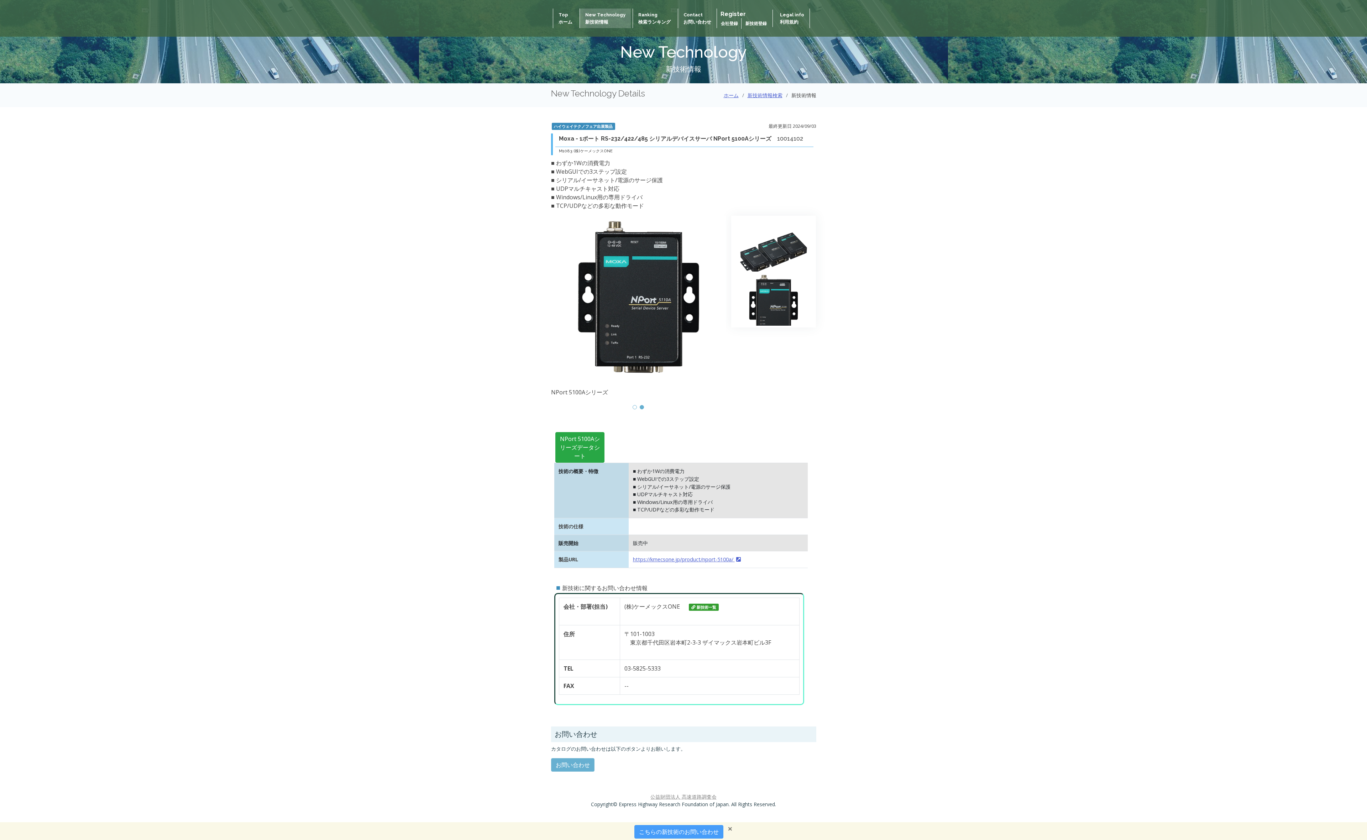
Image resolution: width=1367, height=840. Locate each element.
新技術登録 (756, 23)
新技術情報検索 (765, 95)
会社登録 (730, 23)
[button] (635, 407)
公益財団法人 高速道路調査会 (683, 796)
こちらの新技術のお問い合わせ (679, 832)
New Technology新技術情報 (605, 18)
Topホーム (565, 18)
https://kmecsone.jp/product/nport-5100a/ (684, 559)
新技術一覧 (706, 607)
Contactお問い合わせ (697, 18)
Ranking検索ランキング (654, 18)
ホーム (731, 95)
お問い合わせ (573, 765)
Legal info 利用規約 (792, 18)
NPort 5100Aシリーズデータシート (580, 447)
